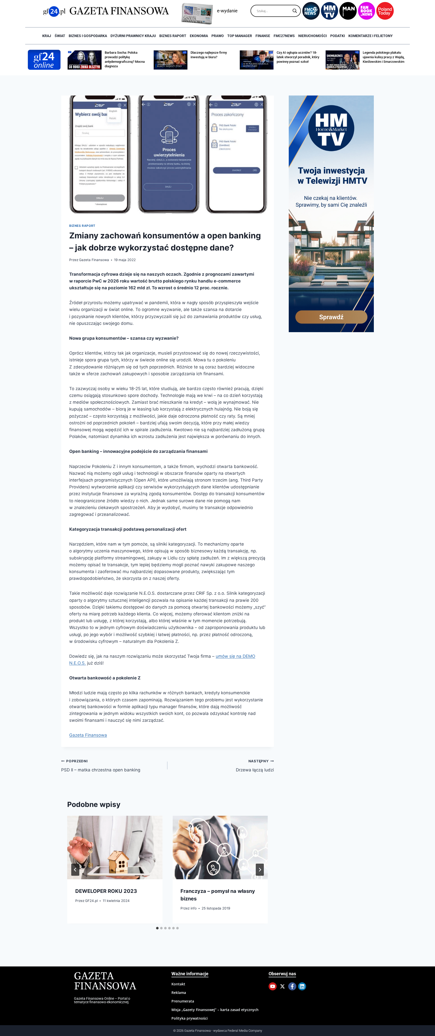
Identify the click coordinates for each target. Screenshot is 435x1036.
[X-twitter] (282, 986)
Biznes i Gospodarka (88, 36)
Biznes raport (172, 36)
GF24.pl (91, 901)
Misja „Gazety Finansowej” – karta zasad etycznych (215, 1009)
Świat (60, 36)
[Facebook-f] (292, 986)
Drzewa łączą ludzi (255, 765)
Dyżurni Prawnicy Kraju (133, 36)
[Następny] (260, 870)
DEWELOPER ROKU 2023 (106, 891)
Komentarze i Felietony (370, 36)
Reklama (178, 992)
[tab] (157, 928)
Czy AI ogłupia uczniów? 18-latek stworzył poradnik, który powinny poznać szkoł (298, 57)
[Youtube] (273, 986)
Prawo (217, 36)
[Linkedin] (302, 986)
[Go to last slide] (75, 870)
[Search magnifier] (294, 10)
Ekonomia (199, 36)
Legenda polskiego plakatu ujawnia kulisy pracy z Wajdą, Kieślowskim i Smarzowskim (384, 57)
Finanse (263, 36)
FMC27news (284, 36)
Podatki (337, 36)
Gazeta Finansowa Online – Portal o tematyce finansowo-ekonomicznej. (102, 1000)
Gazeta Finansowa (94, 260)
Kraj (46, 36)
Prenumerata (182, 1001)
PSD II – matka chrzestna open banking (100, 765)
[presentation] (114, 847)
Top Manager (239, 36)
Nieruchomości (312, 36)
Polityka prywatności (189, 1018)
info (194, 908)
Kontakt (178, 984)
